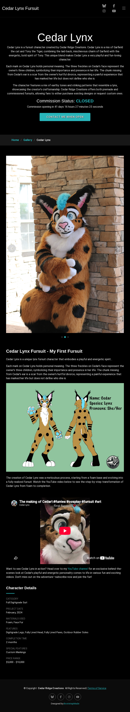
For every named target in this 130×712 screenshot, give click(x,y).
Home (15, 140)
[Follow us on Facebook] (114, 5)
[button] (12, 248)
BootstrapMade (71, 703)
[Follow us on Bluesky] (104, 5)
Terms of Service (97, 688)
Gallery (27, 140)
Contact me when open (65, 117)
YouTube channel (78, 568)
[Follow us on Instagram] (104, 11)
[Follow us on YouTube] (114, 11)
